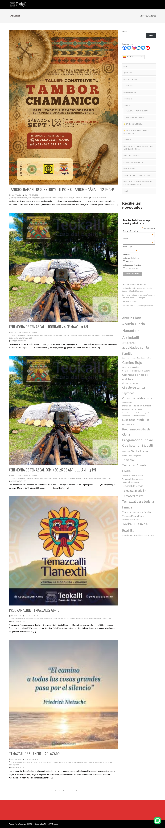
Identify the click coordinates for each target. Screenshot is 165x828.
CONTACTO (127, 99)
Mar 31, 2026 (16, 616)
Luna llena (128, 419)
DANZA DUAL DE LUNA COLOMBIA (65, 335)
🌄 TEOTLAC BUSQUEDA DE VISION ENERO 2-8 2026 (136, 132)
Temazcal (129, 261)
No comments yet (99, 198)
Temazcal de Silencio (129, 302)
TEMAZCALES (27, 338)
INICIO (125, 66)
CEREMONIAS (31, 335)
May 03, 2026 (16, 332)
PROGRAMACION (129, 92)
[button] (157, 820)
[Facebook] (124, 48)
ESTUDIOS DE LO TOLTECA (30, 762)
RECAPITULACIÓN (47, 762)
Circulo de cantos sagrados (134, 390)
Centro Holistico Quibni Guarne (136, 371)
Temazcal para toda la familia (138, 504)
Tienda (126, 191)
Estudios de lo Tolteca (132, 409)
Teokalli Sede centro (141, 535)
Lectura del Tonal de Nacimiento (134, 416)
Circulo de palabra (134, 398)
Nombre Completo (138, 231)
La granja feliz (145, 413)
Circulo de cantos (130, 383)
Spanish (130, 56)
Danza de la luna (132, 258)
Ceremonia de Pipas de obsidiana (135, 377)
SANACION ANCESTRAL (19, 198)
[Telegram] (143, 48)
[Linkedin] (138, 48)
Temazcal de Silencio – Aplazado (34, 754)
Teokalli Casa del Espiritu (135, 527)
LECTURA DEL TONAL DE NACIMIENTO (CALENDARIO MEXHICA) (137, 183)
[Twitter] (129, 48)
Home (144, 16)
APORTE (126, 105)
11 (72, 790)
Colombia (150, 399)
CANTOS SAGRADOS (18, 335)
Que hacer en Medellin (138, 445)
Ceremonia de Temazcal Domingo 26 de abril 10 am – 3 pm (52, 470)
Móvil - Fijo (130, 247)
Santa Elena (139, 451)
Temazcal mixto (132, 496)
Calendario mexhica (144, 358)
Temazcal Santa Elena (133, 516)
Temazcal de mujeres (130, 482)
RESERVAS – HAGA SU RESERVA (137, 111)
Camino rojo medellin (130, 367)
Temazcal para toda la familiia (136, 512)
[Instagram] (134, 48)
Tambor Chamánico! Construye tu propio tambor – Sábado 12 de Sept (62, 190)
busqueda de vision (129, 358)
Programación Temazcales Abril (34, 610)
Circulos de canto (132, 268)
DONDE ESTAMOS (130, 79)
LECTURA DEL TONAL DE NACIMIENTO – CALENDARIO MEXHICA (138, 148)
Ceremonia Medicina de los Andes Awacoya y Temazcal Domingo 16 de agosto (138, 296)
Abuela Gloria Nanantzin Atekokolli (133, 331)
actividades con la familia (135, 350)
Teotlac (152, 535)
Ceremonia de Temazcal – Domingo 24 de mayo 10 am (48, 327)
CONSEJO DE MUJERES (131, 155)
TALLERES (84, 198)
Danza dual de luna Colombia (136, 405)
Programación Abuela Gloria (136, 432)
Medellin (143, 419)
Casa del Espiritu (31, 195)
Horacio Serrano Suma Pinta (131, 413)
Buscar (124, 31)
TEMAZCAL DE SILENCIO (102, 762)
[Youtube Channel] (148, 48)
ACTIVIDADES (128, 86)
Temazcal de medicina (132, 479)
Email (138, 239)
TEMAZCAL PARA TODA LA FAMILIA (88, 478)
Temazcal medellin (134, 490)
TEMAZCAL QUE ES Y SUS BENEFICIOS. (137, 175)
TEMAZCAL (127, 140)
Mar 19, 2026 (16, 759)
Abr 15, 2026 (16, 475)
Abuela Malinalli (128, 343)
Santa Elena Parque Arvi (132, 456)
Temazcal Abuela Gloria (134, 468)
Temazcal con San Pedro (132, 475)
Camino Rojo (132, 363)
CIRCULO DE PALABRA (44, 335)
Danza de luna (127, 402)
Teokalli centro (127, 535)
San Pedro (126, 452)
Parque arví (128, 424)
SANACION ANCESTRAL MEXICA (89, 335)
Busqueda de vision (133, 265)
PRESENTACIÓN (129, 168)
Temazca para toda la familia (131, 519)
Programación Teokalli (138, 440)
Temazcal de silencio (132, 486)
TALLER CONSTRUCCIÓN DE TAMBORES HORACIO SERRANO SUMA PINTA (54, 198)
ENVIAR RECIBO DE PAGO (135, 117)
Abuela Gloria (132, 318)
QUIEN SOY (127, 73)
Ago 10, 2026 (16, 195)
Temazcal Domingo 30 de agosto (134, 284)
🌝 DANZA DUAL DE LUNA (132, 124)
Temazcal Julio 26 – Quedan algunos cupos (137, 305)
